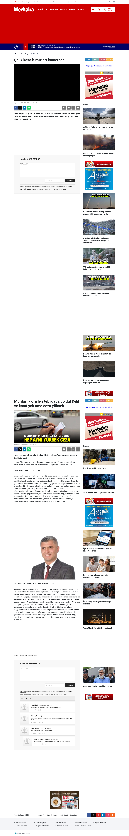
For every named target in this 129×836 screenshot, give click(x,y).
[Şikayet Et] (72, 710)
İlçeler (72, 9)
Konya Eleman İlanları (55, 2)
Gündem (63, 9)
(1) (44, 710)
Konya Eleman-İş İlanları (83, 826)
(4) (44, 733)
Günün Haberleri (38, 2)
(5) (40, 710)
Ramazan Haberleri (22, 826)
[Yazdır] (64, 108)
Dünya (27, 54)
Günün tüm (108, 47)
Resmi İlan (42, 9)
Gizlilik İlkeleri (64, 815)
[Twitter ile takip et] (93, 815)
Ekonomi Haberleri (81, 823)
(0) (44, 722)
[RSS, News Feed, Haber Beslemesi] (112, 815)
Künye (49, 815)
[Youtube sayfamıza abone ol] (98, 815)
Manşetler (28, 2)
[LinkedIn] (24, 108)
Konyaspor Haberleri (42, 826)
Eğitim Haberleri (100, 823)
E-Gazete (21, 2)
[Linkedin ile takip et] (103, 815)
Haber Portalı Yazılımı (23, 833)
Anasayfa (19, 54)
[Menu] (93, 9)
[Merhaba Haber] (24, 9)
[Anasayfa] (15, 2)
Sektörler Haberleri (62, 826)
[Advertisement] (64, 29)
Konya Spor (53, 9)
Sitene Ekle (73, 815)
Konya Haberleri (21, 823)
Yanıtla (34, 710)
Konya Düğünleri (41, 823)
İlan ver (65, 2)
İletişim (55, 815)
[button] (69, 108)
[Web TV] (109, 2)
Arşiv (46, 2)
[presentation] (21, 47)
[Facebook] (16, 108)
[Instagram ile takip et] (107, 815)
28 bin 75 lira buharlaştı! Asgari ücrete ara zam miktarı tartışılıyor (59, 47)
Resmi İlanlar (73, 2)
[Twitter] (20, 108)
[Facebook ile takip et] (89, 815)
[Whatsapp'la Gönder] (29, 108)
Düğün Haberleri (61, 823)
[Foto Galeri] (114, 2)
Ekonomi (80, 9)
